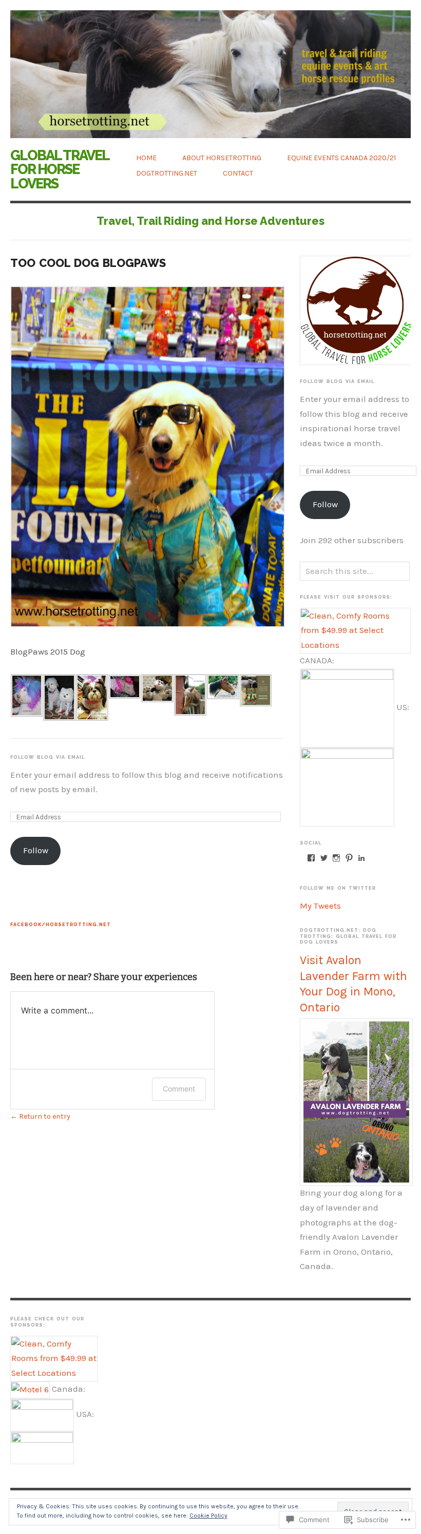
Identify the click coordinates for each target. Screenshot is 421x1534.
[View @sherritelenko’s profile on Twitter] (324, 858)
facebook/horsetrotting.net (60, 924)
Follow (35, 850)
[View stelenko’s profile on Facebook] (311, 858)
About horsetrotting (221, 158)
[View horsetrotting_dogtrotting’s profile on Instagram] (336, 858)
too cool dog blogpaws (88, 263)
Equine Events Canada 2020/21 (341, 158)
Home (146, 158)
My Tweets (320, 906)
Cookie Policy (208, 1515)
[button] (26, 695)
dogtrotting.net (166, 173)
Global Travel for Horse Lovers (59, 169)
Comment (179, 1088)
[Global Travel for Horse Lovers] (210, 68)
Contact (238, 173)
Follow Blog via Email (47, 757)
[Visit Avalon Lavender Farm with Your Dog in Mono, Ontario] (356, 1101)
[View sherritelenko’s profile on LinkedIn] (361, 858)
